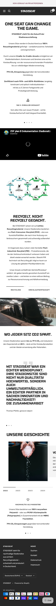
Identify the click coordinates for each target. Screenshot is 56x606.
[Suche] (9, 11)
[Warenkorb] (51, 11)
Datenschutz (36, 560)
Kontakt (34, 555)
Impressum (35, 565)
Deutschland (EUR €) (12, 576)
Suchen (34, 551)
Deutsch (29, 576)
